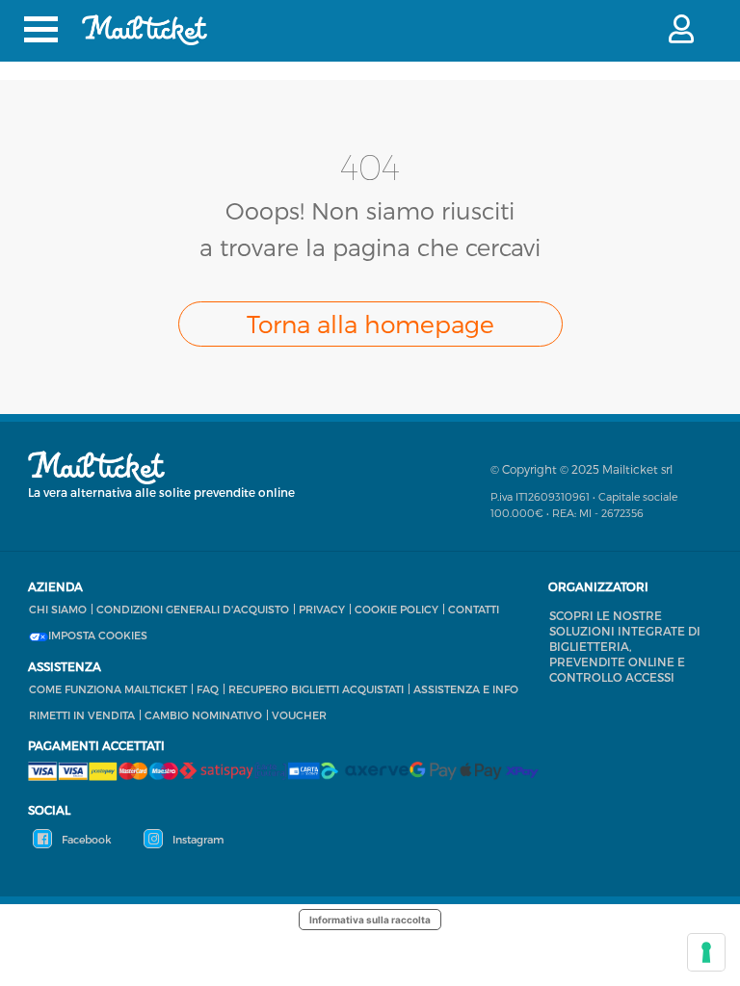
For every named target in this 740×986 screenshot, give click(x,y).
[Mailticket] (144, 29)
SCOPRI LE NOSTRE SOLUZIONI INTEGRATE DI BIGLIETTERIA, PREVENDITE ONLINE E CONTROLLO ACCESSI (624, 646)
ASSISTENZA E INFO (465, 689)
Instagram (197, 839)
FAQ (208, 689)
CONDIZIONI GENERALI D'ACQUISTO (192, 609)
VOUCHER (299, 715)
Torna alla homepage (370, 323)
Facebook (85, 839)
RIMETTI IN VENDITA (82, 715)
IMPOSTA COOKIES (97, 635)
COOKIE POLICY (396, 609)
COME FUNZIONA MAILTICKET (108, 689)
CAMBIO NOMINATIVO (203, 715)
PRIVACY (322, 609)
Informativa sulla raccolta (370, 919)
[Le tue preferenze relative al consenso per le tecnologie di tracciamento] (706, 952)
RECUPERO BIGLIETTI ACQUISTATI (316, 689)
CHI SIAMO (58, 609)
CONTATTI (473, 609)
